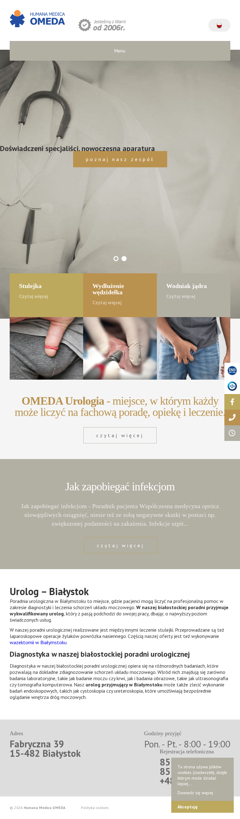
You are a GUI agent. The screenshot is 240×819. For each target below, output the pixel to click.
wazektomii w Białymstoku (38, 642)
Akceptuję (188, 807)
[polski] (219, 22)
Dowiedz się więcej (195, 793)
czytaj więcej (120, 435)
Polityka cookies (95, 808)
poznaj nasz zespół (120, 159)
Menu (119, 51)
